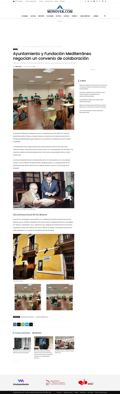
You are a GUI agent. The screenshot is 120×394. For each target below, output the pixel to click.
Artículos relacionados (22, 333)
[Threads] (105, 1)
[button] (105, 16)
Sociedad (25, 16)
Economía (50, 16)
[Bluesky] (102, 1)
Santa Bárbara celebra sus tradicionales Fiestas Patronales (91, 100)
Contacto (41, 1)
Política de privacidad (101, 392)
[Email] (31, 324)
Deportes (41, 16)
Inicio (14, 46)
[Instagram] (88, 1)
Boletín (56, 1)
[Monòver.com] (60, 8)
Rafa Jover (18, 66)
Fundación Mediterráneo (42, 317)
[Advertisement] (60, 33)
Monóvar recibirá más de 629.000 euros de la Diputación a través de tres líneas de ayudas (93, 106)
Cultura (33, 16)
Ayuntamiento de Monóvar (27, 317)
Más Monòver (85, 16)
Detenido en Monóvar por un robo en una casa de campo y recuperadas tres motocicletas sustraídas (92, 94)
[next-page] (17, 361)
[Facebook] (85, 1)
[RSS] (91, 1)
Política (58, 16)
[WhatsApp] (99, 1)
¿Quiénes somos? (49, 1)
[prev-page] (14, 361)
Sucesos (66, 16)
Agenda (95, 16)
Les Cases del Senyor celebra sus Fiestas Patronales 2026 (91, 111)
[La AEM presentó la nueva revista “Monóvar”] (64, 342)
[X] (97, 1)
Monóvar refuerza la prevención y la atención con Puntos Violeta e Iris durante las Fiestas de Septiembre (93, 87)
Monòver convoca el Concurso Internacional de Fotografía (22, 351)
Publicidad (62, 1)
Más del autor (37, 333)
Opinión (74, 16)
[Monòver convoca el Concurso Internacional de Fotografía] (22, 342)
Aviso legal (90, 392)
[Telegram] (94, 1)
